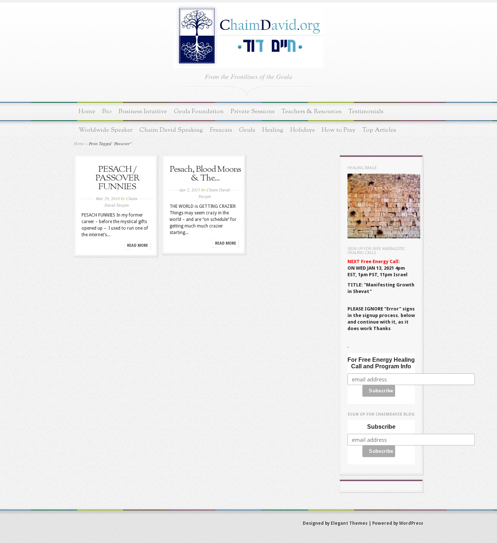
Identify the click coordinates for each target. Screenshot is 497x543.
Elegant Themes (349, 523)
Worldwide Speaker (105, 130)
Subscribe (381, 427)
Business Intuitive (143, 111)
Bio (107, 111)
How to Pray (338, 130)
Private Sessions (253, 111)
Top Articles (379, 130)
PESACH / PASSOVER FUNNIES (117, 178)
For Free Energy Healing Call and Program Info (381, 363)
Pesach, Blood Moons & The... (205, 174)
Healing (272, 130)
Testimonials (366, 111)
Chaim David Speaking (171, 130)
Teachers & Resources (312, 111)
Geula (247, 130)
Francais (221, 130)
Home (87, 111)
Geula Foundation (199, 111)
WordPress (411, 523)
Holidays (302, 130)
